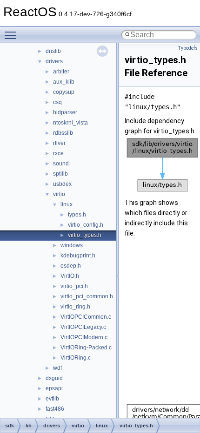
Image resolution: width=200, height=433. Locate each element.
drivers (54, 61)
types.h (77, 214)
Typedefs (188, 48)
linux (66, 204)
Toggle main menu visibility (12, 34)
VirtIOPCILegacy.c (83, 327)
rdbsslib (63, 133)
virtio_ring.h (75, 306)
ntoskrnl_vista (70, 122)
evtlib (52, 398)
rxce (58, 153)
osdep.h (70, 265)
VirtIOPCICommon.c (85, 317)
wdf (57, 368)
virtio (59, 194)
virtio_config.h (85, 225)
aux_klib (63, 82)
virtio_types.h (84, 235)
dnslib (53, 51)
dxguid (54, 378)
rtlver (59, 143)
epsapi (54, 388)
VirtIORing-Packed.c (86, 347)
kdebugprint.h (77, 255)
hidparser (65, 112)
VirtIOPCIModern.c (83, 337)
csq (57, 102)
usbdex (62, 184)
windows (71, 245)
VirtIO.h (69, 276)
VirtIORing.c (75, 357)
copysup (63, 92)
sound (61, 163)
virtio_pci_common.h (86, 296)
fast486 (55, 409)
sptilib (60, 174)
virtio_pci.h (74, 286)
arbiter (61, 71)
